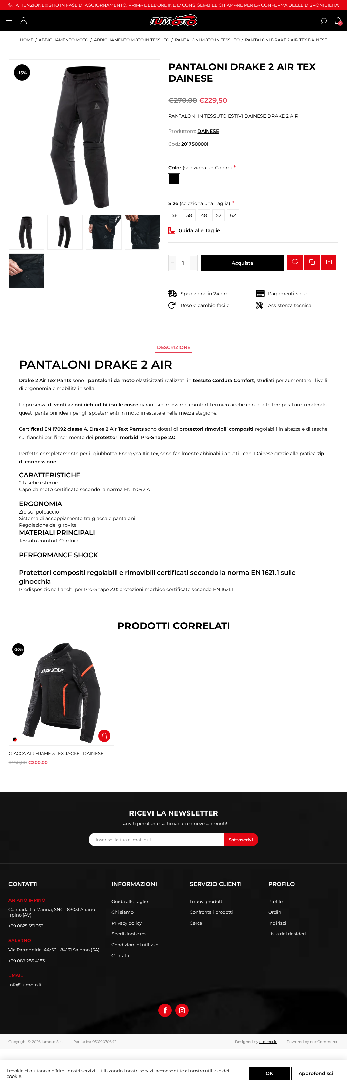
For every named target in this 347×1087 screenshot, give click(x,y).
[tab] (173, 347)
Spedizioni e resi (129, 934)
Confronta (312, 262)
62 (233, 215)
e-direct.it (268, 1041)
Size (199, 204)
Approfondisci (316, 1073)
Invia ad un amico (328, 262)
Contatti (120, 955)
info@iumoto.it (25, 984)
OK (269, 1073)
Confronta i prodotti (211, 912)
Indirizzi (277, 923)
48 (204, 215)
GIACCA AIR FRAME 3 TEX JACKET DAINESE (56, 753)
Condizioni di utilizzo (134, 944)
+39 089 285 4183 (26, 960)
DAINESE (208, 131)
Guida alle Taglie (199, 230)
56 (175, 215)
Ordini (275, 912)
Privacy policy (126, 923)
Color (200, 168)
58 (189, 215)
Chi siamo (122, 912)
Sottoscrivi (241, 839)
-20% (18, 649)
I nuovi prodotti (207, 901)
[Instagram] (182, 1010)
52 (218, 215)
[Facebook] (165, 1010)
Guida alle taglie (129, 901)
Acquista (242, 263)
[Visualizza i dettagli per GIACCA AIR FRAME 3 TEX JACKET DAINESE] (61, 692)
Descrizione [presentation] (173, 347)
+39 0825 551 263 (25, 925)
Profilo (275, 901)
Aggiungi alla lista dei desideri (295, 262)
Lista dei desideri (287, 934)
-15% (22, 72)
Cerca (196, 923)
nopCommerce (324, 1041)
